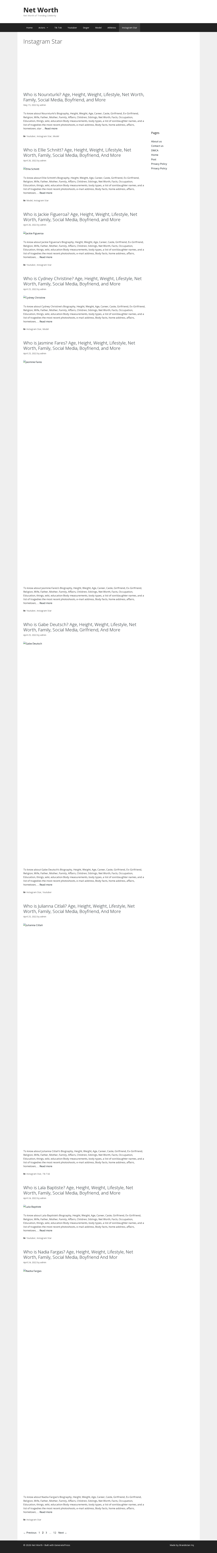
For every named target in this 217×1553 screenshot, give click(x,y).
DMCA (154, 150)
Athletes (111, 27)
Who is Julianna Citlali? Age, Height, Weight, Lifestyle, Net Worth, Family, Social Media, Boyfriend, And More (79, 908)
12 (55, 1532)
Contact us (157, 145)
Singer (86, 27)
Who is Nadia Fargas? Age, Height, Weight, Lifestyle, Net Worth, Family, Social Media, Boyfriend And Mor (78, 1254)
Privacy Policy (159, 163)
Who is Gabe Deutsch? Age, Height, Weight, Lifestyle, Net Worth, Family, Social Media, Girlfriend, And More (79, 627)
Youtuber (72, 27)
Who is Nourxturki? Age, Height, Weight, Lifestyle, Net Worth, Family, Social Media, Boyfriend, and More (83, 97)
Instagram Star (129, 27)
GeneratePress (62, 1545)
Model (98, 27)
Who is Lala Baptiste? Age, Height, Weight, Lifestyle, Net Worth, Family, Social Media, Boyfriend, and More (78, 1190)
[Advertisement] (84, 70)
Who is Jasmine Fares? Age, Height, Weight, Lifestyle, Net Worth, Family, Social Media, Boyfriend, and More (79, 345)
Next (62, 1532)
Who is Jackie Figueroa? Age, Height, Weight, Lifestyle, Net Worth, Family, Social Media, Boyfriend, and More (80, 216)
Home (29, 27)
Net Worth (40, 9)
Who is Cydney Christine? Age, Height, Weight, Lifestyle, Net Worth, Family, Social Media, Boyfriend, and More (82, 281)
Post (153, 159)
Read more (51, 128)
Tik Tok (58, 27)
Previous (29, 1532)
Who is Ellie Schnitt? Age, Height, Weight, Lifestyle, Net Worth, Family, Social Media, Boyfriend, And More (77, 152)
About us (156, 141)
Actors (42, 27)
